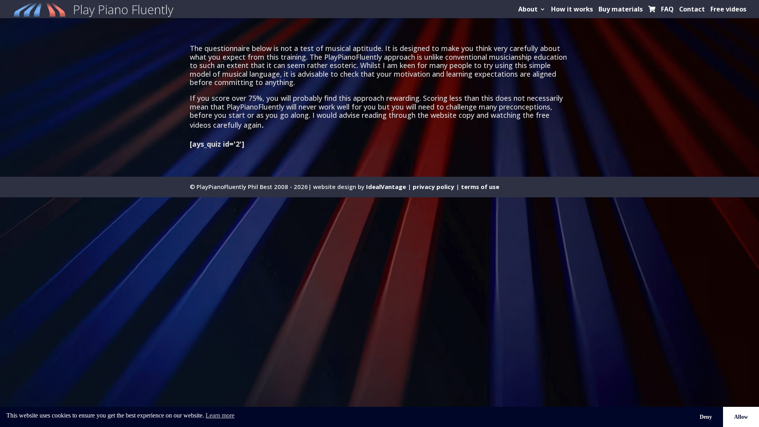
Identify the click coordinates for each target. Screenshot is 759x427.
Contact (692, 9)
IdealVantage (386, 187)
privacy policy (433, 187)
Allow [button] (741, 417)
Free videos (728, 9)
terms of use (480, 187)
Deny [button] (706, 417)
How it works (572, 9)
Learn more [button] (220, 415)
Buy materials (621, 9)
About (528, 9)
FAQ (667, 9)
